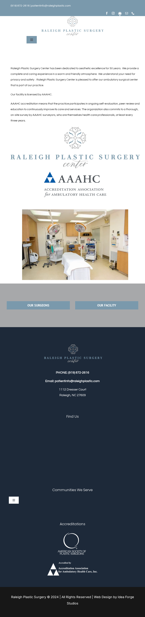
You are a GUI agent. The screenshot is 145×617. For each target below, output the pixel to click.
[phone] (133, 13)
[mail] (126, 13)
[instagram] (113, 13)
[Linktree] (120, 14)
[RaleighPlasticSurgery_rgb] (72, 17)
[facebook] (106, 13)
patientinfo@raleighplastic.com (51, 5)
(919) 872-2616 (78, 372)
